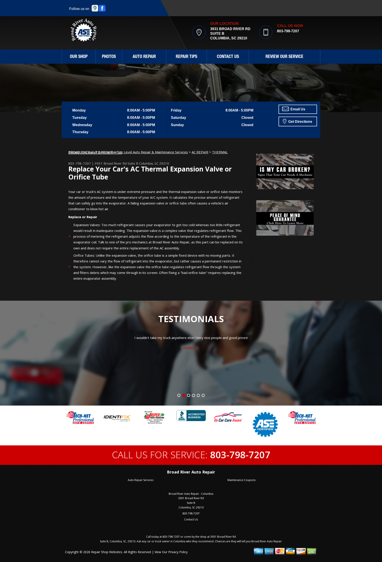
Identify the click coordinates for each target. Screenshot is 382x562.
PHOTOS (109, 57)
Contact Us (191, 519)
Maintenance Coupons (241, 480)
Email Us (297, 109)
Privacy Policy (178, 552)
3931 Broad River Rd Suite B (116, 163)
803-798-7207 (288, 31)
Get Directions (299, 121)
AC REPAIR (200, 152)
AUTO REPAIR (144, 57)
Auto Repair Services (140, 480)
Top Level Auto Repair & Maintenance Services (152, 152)
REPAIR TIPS (186, 57)
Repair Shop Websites (106, 552)
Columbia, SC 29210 (154, 163)
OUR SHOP (79, 57)
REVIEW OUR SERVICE (284, 57)
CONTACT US (228, 57)
